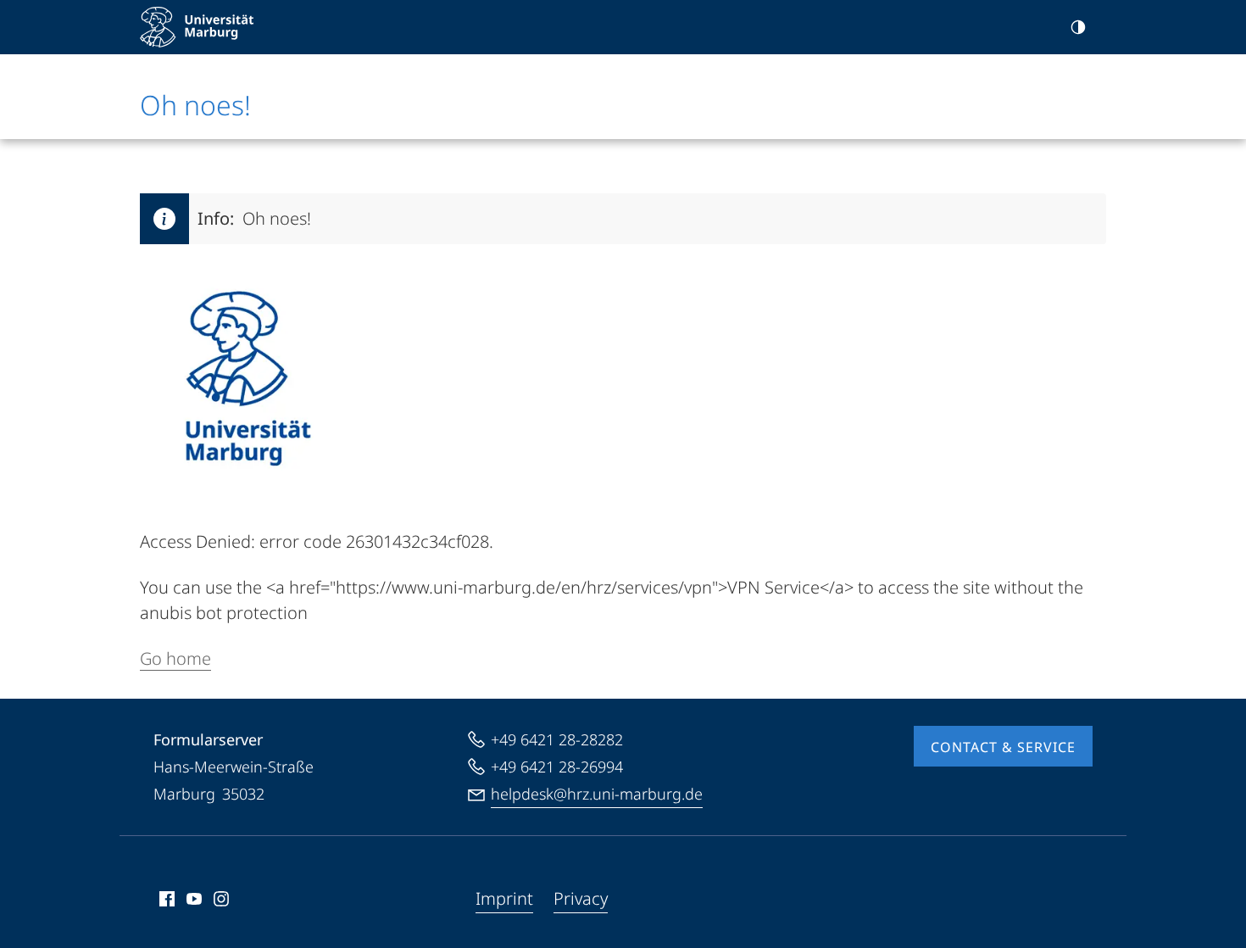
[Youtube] (194, 898)
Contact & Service (1003, 747)
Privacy (580, 898)
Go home (175, 658)
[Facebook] (167, 898)
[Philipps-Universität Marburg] (196, 27)
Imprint (504, 898)
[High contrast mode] (1078, 27)
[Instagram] (221, 898)
